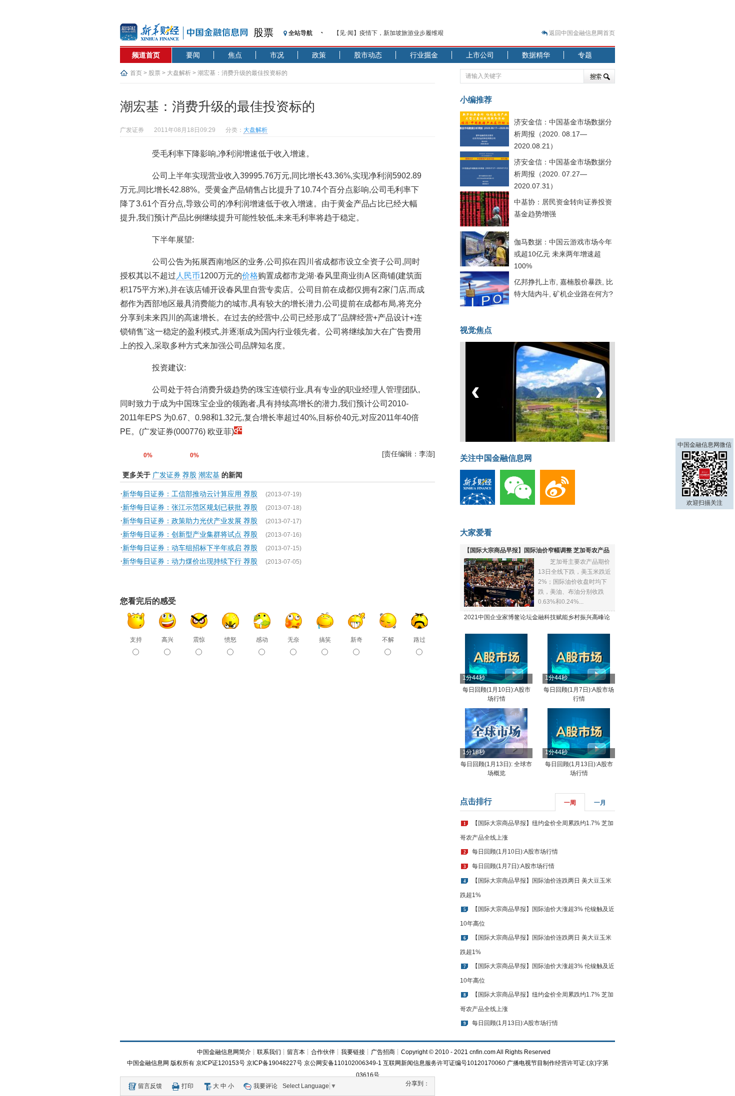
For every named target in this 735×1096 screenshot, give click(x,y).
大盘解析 (179, 72)
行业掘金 (424, 55)
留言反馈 (150, 1086)
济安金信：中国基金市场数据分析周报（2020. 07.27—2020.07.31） (563, 174)
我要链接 (353, 1052)
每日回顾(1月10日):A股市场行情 (515, 851)
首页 (136, 72)
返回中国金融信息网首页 (582, 32)
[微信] (520, 502)
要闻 (193, 55)
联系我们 (269, 1052)
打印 (188, 1086)
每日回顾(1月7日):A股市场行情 (513, 866)
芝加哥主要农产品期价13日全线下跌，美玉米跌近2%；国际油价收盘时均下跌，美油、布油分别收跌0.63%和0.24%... (574, 581)
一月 (600, 802)
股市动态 (368, 55)
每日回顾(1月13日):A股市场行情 (515, 1023)
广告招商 (383, 1052)
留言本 (296, 1052)
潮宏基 (209, 475)
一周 (570, 802)
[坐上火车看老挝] (554, 439)
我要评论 (266, 1086)
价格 (250, 275)
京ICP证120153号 (220, 1063)
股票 (264, 32)
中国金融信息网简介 (224, 1052)
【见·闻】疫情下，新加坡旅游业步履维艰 (389, 32)
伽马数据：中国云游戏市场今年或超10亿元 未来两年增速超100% (563, 254)
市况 (277, 55)
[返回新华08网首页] (238, 431)
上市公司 (480, 55)
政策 (319, 55)
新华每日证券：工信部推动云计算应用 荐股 (190, 494)
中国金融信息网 (148, 1063)
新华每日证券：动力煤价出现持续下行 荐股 (190, 561)
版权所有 (182, 1063)
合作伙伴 (323, 1052)
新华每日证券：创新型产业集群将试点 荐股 (190, 534)
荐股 (189, 475)
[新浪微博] (560, 502)
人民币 (188, 275)
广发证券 (166, 475)
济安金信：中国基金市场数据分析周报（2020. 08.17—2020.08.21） (563, 134)
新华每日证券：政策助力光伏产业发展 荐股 (190, 521)
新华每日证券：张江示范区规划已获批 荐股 (190, 507)
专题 (585, 55)
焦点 (235, 55)
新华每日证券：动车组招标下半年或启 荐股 (190, 548)
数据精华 (536, 55)
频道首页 (146, 55)
